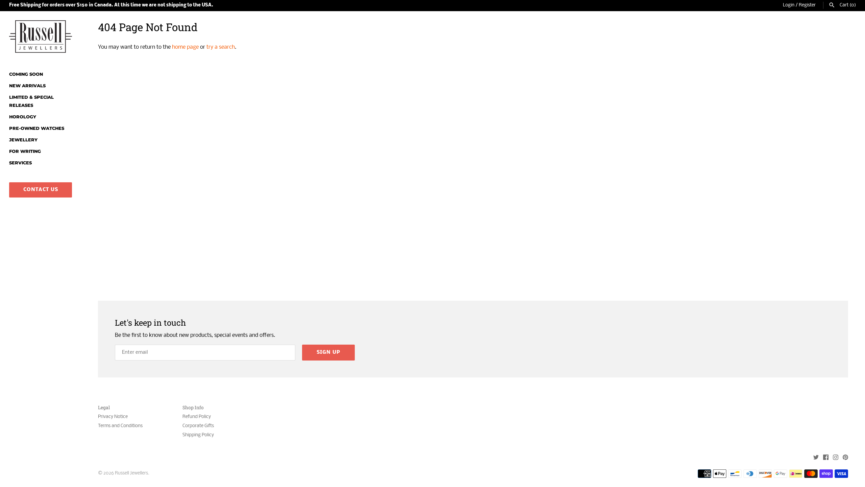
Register (807, 5)
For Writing (25, 151)
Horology (22, 116)
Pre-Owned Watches (36, 128)
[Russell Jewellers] (40, 36)
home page (185, 47)
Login (788, 5)
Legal (104, 408)
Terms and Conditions (120, 425)
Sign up (328, 352)
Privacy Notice (113, 416)
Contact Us (40, 189)
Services (20, 162)
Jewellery (23, 139)
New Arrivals (27, 85)
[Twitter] (816, 458)
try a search (220, 47)
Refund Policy (196, 416)
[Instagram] (835, 458)
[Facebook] (826, 458)
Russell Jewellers (131, 473)
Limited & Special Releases (31, 101)
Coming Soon (26, 74)
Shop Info (193, 408)
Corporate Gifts (198, 425)
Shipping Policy (198, 435)
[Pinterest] (845, 458)
